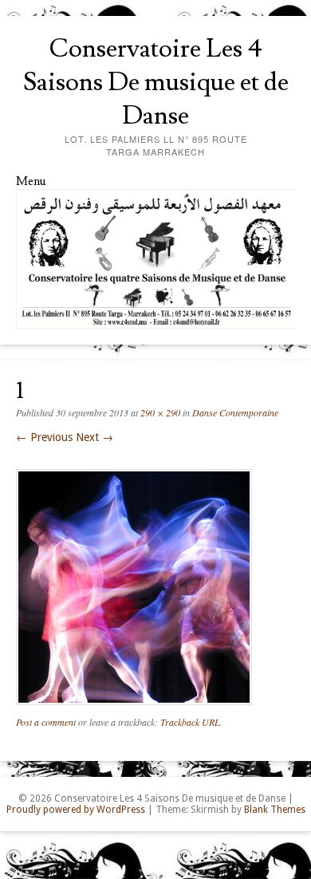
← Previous (44, 437)
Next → (94, 437)
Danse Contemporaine (235, 412)
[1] (134, 709)
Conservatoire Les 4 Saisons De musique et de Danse (156, 82)
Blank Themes (274, 809)
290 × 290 (160, 412)
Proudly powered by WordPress (75, 809)
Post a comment (46, 721)
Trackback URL (190, 721)
